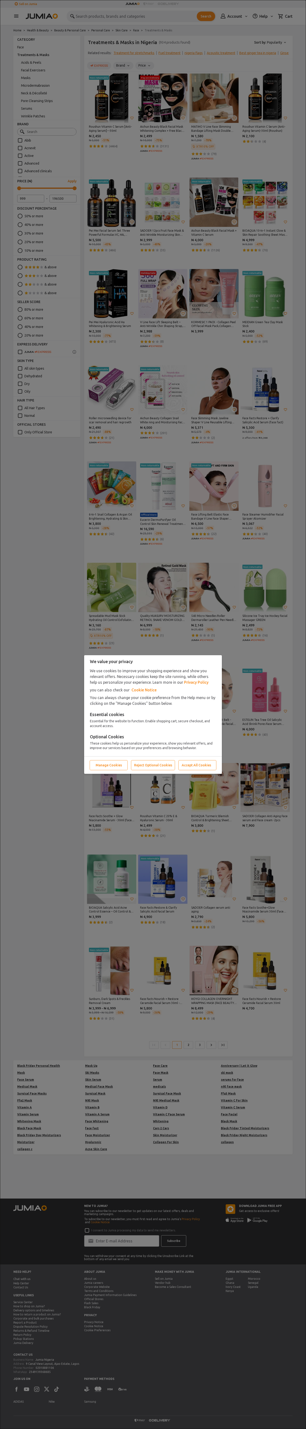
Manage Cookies (109, 765)
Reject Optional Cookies (153, 765)
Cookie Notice (144, 690)
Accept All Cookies (196, 765)
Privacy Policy (196, 682)
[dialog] (153, 714)
